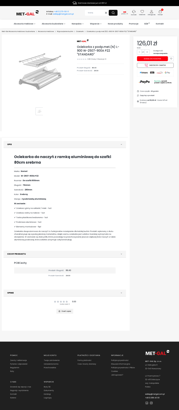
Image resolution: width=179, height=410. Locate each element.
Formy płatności (84, 360)
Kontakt (13, 394)
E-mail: (60, 14)
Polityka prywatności (119, 360)
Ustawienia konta (51, 364)
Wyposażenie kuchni (65, 31)
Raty (12, 371)
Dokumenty (49, 390)
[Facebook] (146, 403)
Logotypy (48, 398)
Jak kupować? (117, 375)
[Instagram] (151, 403)
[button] (113, 13)
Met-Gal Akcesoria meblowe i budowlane (18, 31)
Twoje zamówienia (52, 360)
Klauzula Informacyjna (120, 364)
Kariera (13, 398)
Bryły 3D (47, 387)
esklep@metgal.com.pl (155, 394)
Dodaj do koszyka (152, 58)
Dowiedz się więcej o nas (20, 387)
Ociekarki (80, 31)
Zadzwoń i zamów (157, 65)
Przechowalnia (50, 367)
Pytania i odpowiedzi (18, 364)
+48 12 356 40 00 (152, 398)
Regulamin (14, 367)
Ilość (139, 48)
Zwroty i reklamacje (18, 360)
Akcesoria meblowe (46, 31)
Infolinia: (57, 11)
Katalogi (47, 394)
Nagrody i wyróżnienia (19, 390)
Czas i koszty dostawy (87, 364)
